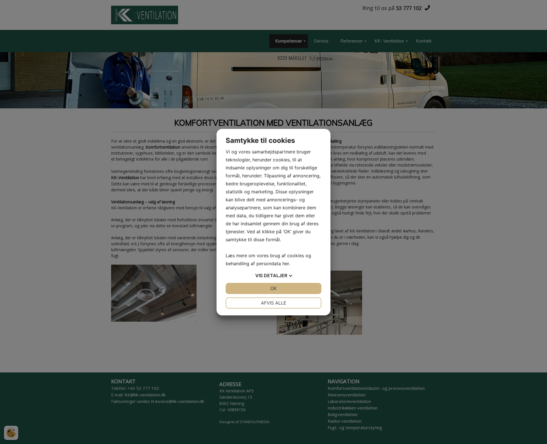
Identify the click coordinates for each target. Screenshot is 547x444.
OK (273, 288)
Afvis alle (273, 303)
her (285, 263)
